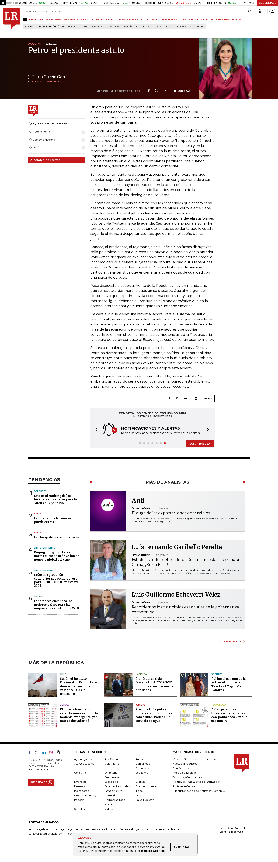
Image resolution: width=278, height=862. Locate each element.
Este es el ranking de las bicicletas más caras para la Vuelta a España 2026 (55, 499)
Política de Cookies (151, 851)
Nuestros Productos (185, 763)
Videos (109, 808)
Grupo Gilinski (163, 26)
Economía (142, 772)
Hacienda (39, 596)
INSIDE (236, 19)
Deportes (40, 491)
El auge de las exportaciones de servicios (171, 513)
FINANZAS (36, 19)
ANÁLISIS (150, 19)
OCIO (84, 19)
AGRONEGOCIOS (130, 19)
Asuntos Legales (84, 763)
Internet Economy (85, 795)
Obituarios (111, 795)
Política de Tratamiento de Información (197, 781)
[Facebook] (149, 91)
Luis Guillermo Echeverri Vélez (176, 594)
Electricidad (143, 26)
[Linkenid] (45, 753)
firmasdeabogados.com (135, 829)
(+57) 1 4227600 (38, 769)
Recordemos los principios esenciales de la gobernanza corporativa (185, 610)
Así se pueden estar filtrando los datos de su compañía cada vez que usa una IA (229, 715)
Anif (138, 500)
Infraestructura (113, 790)
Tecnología (218, 705)
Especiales (111, 781)
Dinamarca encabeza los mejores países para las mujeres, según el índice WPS (56, 604)
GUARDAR (184, 91)
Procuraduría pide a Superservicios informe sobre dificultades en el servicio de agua (154, 715)
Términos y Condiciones (187, 777)
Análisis (39, 513)
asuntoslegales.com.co (42, 829)
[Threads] (59, 753)
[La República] (11, 18)
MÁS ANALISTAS (230, 641)
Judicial (140, 705)
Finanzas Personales (117, 786)
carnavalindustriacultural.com (46, 833)
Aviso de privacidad (185, 772)
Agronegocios (83, 759)
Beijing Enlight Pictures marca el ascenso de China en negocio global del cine (56, 555)
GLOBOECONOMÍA (103, 19)
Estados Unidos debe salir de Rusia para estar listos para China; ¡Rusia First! (185, 562)
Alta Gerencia (113, 759)
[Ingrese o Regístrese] (272, 11)
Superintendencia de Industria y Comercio (199, 790)
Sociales (216, 674)
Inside (139, 790)
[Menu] (26, 19)
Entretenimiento (44, 548)
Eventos (140, 781)
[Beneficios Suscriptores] (261, 11)
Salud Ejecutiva (145, 799)
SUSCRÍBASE (267, 3)
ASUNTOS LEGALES (173, 19)
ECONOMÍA (53, 19)
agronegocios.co (71, 829)
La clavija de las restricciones (56, 537)
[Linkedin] (165, 91)
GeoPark (181, 26)
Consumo (80, 772)
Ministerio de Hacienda (105, 26)
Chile (63, 674)
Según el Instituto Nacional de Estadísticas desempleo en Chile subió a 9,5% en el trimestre (78, 686)
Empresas (80, 781)
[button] (95, 430)
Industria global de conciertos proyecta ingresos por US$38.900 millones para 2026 (56, 580)
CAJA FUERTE (198, 19)
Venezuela (196, 26)
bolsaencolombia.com (167, 829)
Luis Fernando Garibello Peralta (177, 547)
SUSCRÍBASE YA (199, 443)
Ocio (139, 795)
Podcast (79, 799)
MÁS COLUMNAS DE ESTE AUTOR (118, 91)
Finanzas (79, 786)
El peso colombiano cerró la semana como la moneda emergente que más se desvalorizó (79, 715)
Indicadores (81, 790)
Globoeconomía (146, 786)
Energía (127, 26)
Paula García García (51, 76)
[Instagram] (52, 753)
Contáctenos (181, 768)
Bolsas (64, 705)
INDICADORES (220, 19)
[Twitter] (156, 91)
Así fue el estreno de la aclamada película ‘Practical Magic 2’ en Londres (228, 684)
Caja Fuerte (112, 763)
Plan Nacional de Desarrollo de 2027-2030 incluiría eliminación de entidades (154, 684)
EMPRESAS (70, 19)
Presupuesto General (75, 26)
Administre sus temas (46, 159)
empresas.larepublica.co (100, 829)
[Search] (249, 11)
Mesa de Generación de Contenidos (195, 759)
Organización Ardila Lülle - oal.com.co (233, 830)
